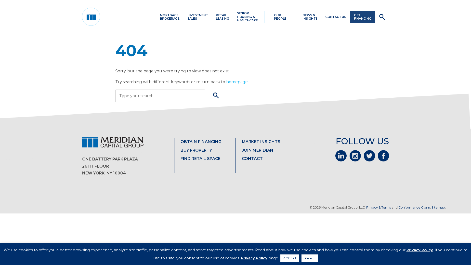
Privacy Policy (419, 250)
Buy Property (196, 150)
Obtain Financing (201, 141)
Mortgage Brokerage (170, 16)
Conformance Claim (414, 207)
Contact (252, 158)
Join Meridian (257, 150)
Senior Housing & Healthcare (247, 16)
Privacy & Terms (378, 207)
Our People (280, 16)
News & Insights (309, 16)
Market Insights (261, 141)
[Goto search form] (382, 17)
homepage (237, 82)
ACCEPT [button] (289, 258)
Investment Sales (197, 16)
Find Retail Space (201, 158)
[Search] (216, 96)
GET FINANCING (362, 16)
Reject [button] (309, 258)
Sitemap (438, 207)
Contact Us (335, 17)
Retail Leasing (222, 16)
